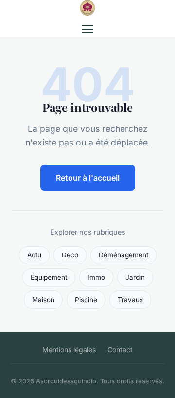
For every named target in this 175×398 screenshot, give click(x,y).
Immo (96, 277)
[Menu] (87, 29)
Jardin (135, 277)
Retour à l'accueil (88, 177)
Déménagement (123, 255)
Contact (120, 349)
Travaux (130, 300)
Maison (43, 300)
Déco (70, 255)
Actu (34, 255)
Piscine (86, 300)
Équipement (49, 277)
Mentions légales (69, 349)
